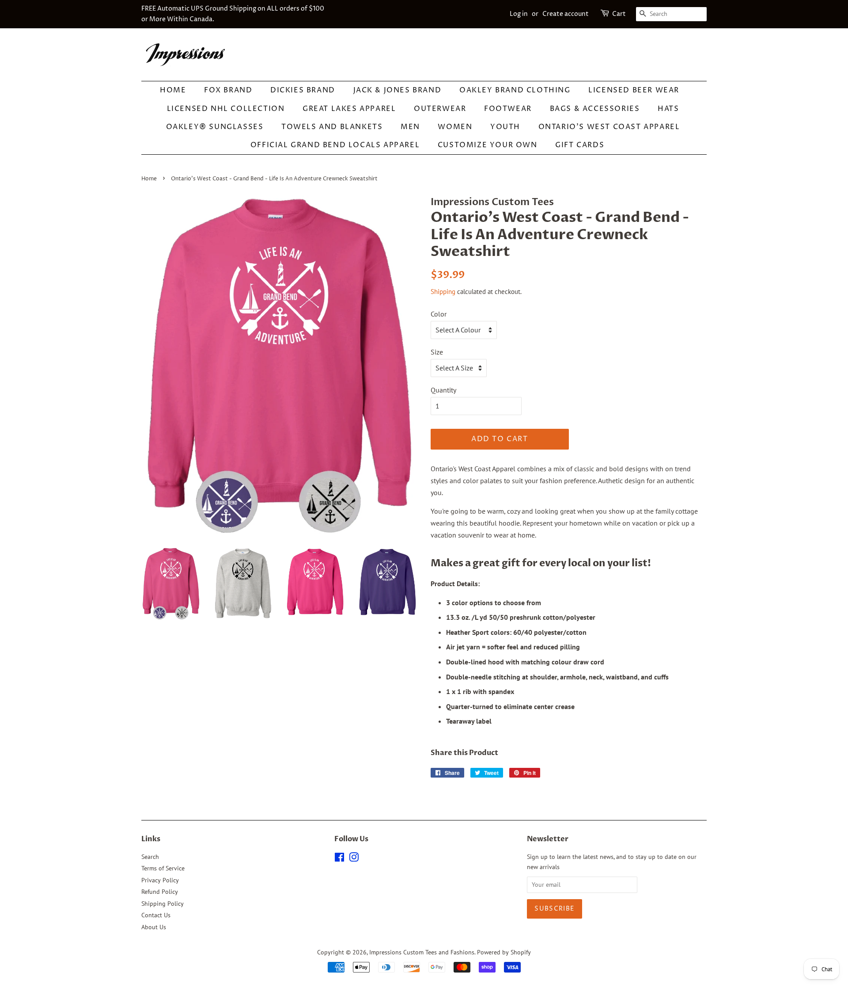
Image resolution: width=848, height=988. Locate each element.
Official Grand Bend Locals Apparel (335, 145)
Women (455, 127)
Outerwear (440, 109)
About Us (153, 927)
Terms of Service (163, 868)
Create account (565, 14)
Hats (668, 109)
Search (150, 857)
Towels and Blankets (331, 127)
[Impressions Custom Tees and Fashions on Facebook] (339, 859)
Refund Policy (159, 892)
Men (410, 127)
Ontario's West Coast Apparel (609, 127)
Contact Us (155, 915)
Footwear (508, 109)
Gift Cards (579, 145)
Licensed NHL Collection (226, 109)
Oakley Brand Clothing (515, 90)
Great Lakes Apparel (349, 109)
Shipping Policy (162, 904)
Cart (619, 14)
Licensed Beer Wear (633, 90)
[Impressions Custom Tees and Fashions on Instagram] (354, 859)
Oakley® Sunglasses (215, 127)
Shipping (443, 291)
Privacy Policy (160, 880)
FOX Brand (228, 90)
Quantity (443, 389)
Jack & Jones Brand (397, 90)
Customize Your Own (488, 145)
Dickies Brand (302, 90)
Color (439, 313)
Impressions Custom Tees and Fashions (421, 952)
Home (173, 90)
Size (437, 351)
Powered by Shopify (504, 952)
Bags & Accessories (595, 109)
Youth (505, 127)
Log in (519, 14)
